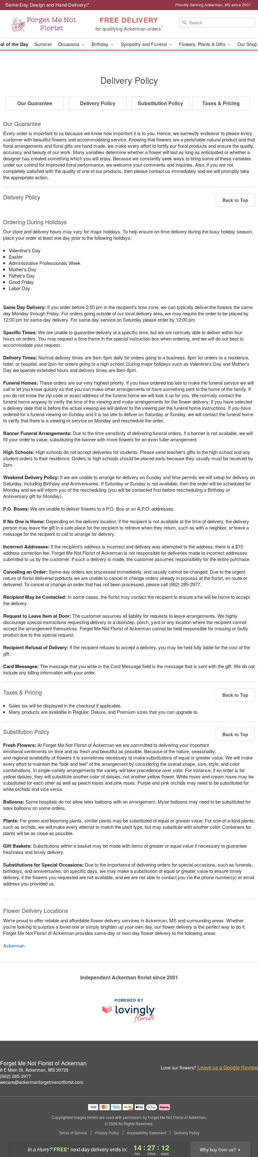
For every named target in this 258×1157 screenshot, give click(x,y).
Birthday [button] (100, 44)
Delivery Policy (97, 103)
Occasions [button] (69, 44)
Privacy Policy (107, 1133)
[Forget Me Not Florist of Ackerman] (44, 24)
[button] (241, 1130)
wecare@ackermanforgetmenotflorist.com (41, 1082)
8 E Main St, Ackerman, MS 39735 (34, 1070)
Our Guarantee (34, 103)
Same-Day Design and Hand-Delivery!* (47, 4)
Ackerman (14, 945)
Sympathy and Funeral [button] (144, 44)
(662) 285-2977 (15, 1076)
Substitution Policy (160, 103)
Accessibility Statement (146, 1133)
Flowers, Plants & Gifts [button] (202, 44)
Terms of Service (73, 1133)
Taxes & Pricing (221, 103)
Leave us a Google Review (228, 1067)
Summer (43, 44)
